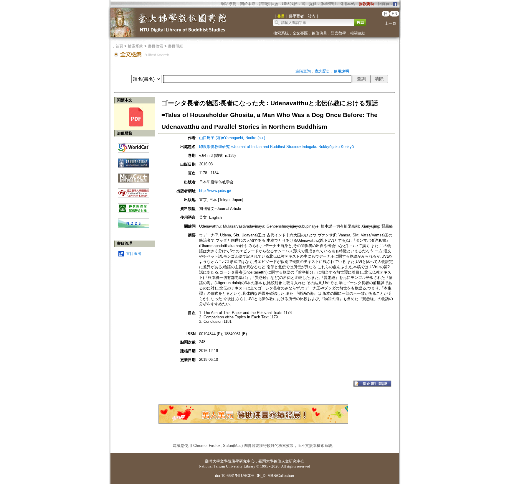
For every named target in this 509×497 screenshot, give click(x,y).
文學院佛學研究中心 (237, 461)
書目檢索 (155, 46)
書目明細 (175, 46)
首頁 (119, 46)
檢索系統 (281, 33)
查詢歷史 (322, 71)
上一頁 (390, 23)
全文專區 (300, 33)
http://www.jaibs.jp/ (215, 190)
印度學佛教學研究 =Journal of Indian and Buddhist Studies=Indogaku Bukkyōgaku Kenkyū (276, 146)
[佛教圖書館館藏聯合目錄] (133, 206)
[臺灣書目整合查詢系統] (133, 161)
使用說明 (341, 71)
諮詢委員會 (268, 3)
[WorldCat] (133, 146)
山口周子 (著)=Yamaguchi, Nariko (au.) (232, 138)
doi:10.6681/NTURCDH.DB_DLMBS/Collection (254, 475)
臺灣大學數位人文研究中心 (281, 461)
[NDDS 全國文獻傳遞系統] (133, 226)
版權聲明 (328, 3)
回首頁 (383, 3)
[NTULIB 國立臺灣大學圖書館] (133, 191)
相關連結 (357, 33)
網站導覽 (228, 3)
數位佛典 (319, 33)
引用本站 (347, 3)
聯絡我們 (290, 3)
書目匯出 (133, 253)
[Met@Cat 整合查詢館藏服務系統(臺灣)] (133, 176)
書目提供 (309, 3)
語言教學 (338, 33)
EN (394, 13)
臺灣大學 (212, 461)
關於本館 (247, 3)
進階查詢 (303, 71)
